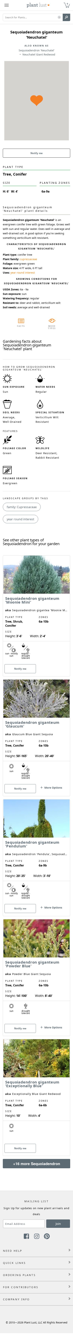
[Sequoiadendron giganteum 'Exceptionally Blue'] (36, 1091)
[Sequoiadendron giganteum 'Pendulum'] (36, 851)
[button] (59, 17)
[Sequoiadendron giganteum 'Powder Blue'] (36, 971)
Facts (21, 326)
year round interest (22, 272)
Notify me (37, 153)
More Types (52, 327)
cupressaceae (28, 259)
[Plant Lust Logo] (38, 5)
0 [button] (67, 3)
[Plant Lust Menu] (6, 5)
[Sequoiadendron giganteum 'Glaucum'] (36, 731)
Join (58, 1224)
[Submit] (66, 17)
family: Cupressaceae (22, 507)
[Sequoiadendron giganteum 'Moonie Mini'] (36, 609)
